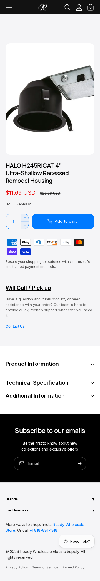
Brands (12, 499)
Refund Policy (73, 567)
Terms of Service (45, 567)
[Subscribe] (80, 463)
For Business (17, 510)
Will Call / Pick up (28, 288)
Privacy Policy (17, 567)
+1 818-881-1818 (43, 530)
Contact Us (15, 326)
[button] (9, 7)
